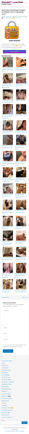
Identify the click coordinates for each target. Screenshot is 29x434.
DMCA (22, 431)
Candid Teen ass (6, 377)
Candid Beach (5, 365)
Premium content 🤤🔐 (9, 17)
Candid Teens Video (6, 384)
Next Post (25, 297)
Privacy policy (8, 431)
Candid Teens (6, 4)
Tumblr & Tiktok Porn (7, 417)
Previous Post (5, 297)
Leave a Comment (6, 16)
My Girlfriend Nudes (7, 398)
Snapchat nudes (6, 412)
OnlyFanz (4, 403)
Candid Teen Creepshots (8, 382)
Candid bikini (5, 367)
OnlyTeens (4, 405)
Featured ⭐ (15, 16)
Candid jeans (5, 372)
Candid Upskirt (5, 386)
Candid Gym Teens (6, 370)
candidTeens (14, 429)
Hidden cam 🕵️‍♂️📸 (6, 396)
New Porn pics (5, 400)
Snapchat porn (5, 415)
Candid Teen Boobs (6, 379)
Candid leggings (6, 374)
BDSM (3, 363)
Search (3, 420)
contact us (17, 431)
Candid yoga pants (6, 389)
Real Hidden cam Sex (7, 410)
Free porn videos (6, 393)
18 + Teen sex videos (7, 360)
